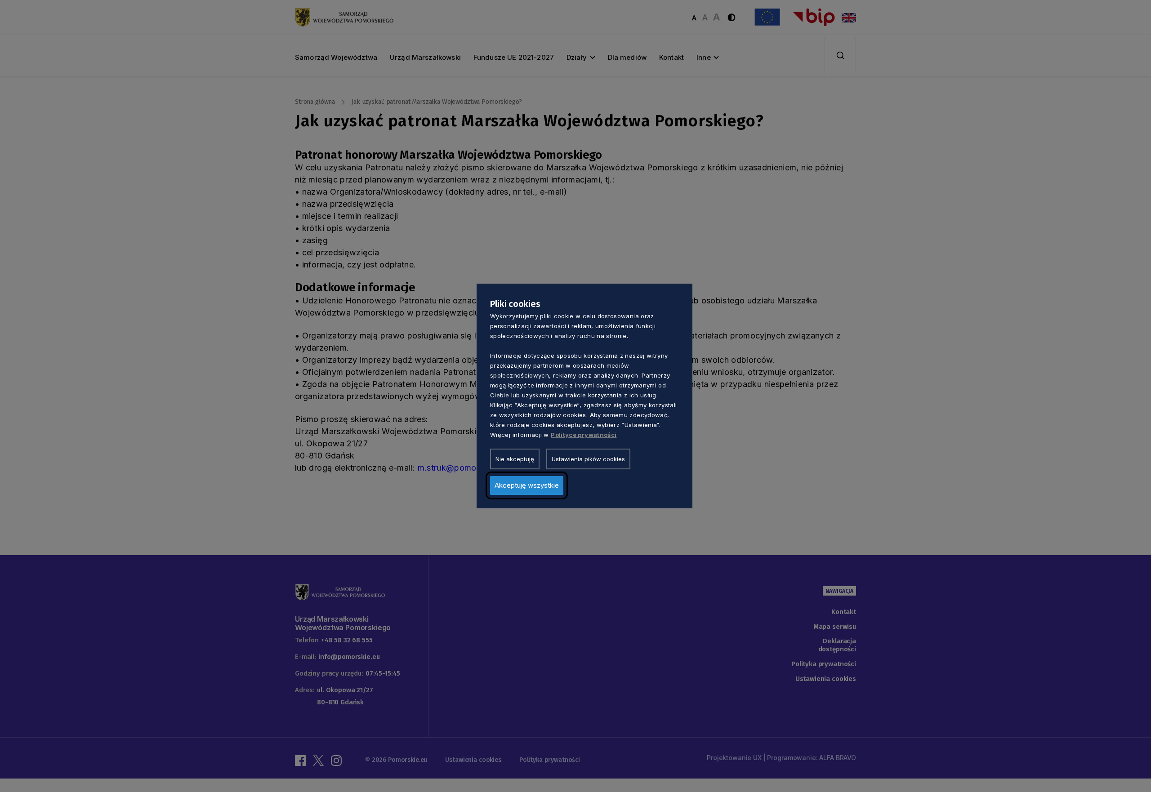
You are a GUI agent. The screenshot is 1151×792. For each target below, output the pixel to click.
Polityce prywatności (583, 434)
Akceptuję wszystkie (527, 485)
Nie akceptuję (514, 459)
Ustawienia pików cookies (588, 459)
